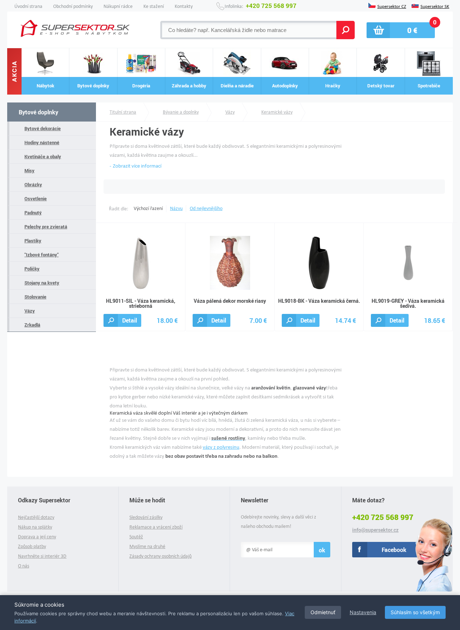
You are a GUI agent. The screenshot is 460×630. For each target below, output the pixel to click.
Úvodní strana (28, 6)
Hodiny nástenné (41, 142)
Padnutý (33, 212)
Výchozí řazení (148, 208)
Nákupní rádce (118, 6)
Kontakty (184, 6)
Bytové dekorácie (42, 128)
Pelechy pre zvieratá (45, 226)
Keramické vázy (277, 112)
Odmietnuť (322, 612)
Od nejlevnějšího (206, 208)
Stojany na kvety (41, 282)
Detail (129, 320)
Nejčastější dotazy (36, 517)
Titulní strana (123, 112)
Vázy (29, 310)
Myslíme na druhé (147, 546)
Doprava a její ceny (37, 537)
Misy (29, 170)
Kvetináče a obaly (42, 156)
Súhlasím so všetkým (415, 612)
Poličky (32, 268)
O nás (23, 566)
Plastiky (32, 240)
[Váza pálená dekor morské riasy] (230, 262)
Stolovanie (35, 296)
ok (322, 550)
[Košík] (401, 30)
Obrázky (33, 184)
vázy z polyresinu (221, 447)
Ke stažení (153, 6)
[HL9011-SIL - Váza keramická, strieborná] (141, 262)
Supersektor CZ (391, 6)
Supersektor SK (434, 6)
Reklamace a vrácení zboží (156, 527)
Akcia (14, 71)
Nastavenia (363, 612)
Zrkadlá (32, 324)
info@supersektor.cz (375, 530)
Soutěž (136, 537)
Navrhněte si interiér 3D (42, 556)
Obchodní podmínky (73, 6)
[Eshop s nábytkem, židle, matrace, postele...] (76, 28)
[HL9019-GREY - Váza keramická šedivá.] (408, 262)
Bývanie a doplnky (181, 112)
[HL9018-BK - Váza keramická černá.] (319, 262)
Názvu (176, 208)
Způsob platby (32, 546)
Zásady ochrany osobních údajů (160, 556)
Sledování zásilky (145, 517)
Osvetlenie (35, 198)
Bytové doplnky (38, 112)
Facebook (394, 549)
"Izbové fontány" (41, 254)
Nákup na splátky (35, 527)
